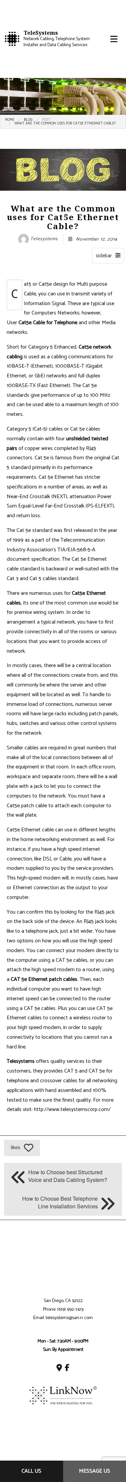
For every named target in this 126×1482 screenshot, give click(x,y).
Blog (28, 120)
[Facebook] (67, 1368)
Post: (46, 120)
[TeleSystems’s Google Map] (59, 1368)
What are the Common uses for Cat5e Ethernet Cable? (65, 123)
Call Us (31, 1471)
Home (9, 120)
